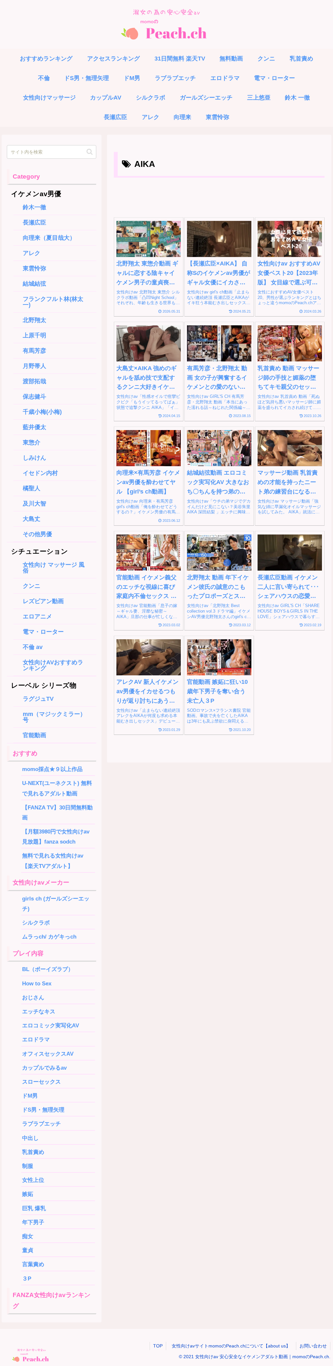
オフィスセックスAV (47, 1053)
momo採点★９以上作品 (52, 769)
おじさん (33, 997)
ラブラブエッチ (41, 1123)
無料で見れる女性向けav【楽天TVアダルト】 (52, 860)
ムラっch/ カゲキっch (49, 936)
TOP (158, 1345)
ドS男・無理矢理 (43, 1109)
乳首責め (33, 1152)
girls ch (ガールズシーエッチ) (55, 903)
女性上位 (33, 1180)
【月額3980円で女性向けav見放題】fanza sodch (55, 836)
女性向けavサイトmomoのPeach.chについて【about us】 (233, 1345)
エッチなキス (38, 1011)
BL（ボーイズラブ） (47, 969)
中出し (30, 1138)
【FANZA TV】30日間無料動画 (57, 812)
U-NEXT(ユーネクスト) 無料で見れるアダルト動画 (57, 788)
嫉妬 (27, 1194)
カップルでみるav (44, 1067)
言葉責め (33, 1264)
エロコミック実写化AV (50, 1025)
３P (29, 1278)
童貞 (27, 1250)
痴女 (27, 1236)
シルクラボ (36, 922)
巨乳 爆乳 (34, 1208)
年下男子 (33, 1222)
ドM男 (30, 1095)
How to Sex (36, 983)
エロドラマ (36, 1039)
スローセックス (41, 1081)
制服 (27, 1166)
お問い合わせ (313, 1345)
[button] (89, 152)
